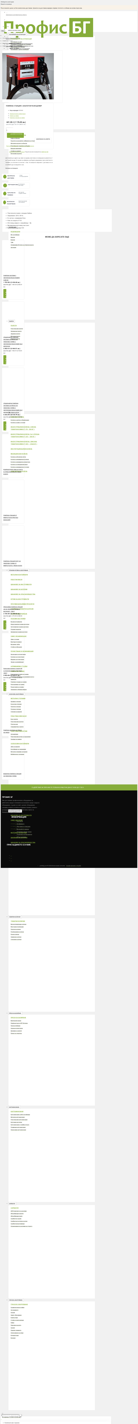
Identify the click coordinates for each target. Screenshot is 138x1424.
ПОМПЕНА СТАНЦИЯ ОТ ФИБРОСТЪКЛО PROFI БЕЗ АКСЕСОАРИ (10, 518)
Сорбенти (14, 1208)
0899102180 (45, 152)
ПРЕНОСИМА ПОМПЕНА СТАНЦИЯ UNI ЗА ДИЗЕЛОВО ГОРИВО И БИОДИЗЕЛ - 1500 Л (13, 609)
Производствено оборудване (11, 38)
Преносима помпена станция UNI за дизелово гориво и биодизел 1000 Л (12, 671)
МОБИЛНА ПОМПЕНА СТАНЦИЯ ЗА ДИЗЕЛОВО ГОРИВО (12, 775)
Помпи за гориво (8, 41)
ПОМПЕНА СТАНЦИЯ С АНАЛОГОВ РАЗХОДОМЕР (15, 46)
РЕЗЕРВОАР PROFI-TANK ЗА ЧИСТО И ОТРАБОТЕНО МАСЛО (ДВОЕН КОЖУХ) (13, 472)
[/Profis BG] (11, 858)
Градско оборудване (19, 1304)
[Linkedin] (11, 860)
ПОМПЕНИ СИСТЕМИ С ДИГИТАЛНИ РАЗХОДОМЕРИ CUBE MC (11, 278)
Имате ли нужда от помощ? (17, 152)
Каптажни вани (17, 1111)
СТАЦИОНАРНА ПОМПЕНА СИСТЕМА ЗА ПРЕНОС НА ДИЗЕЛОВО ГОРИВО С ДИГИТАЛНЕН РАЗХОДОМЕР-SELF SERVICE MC (13, 342)
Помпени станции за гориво (11, 43)
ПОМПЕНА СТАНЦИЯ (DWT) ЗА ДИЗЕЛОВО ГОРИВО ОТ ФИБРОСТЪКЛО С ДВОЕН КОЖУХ (12, 563)
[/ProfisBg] (11, 855)
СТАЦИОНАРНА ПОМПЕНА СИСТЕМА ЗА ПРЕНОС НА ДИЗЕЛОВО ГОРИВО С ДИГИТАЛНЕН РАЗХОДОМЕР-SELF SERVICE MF (13, 408)
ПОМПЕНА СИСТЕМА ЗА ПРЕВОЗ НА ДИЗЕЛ (12, 731)
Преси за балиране (18, 1017)
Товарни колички (18, 921)
